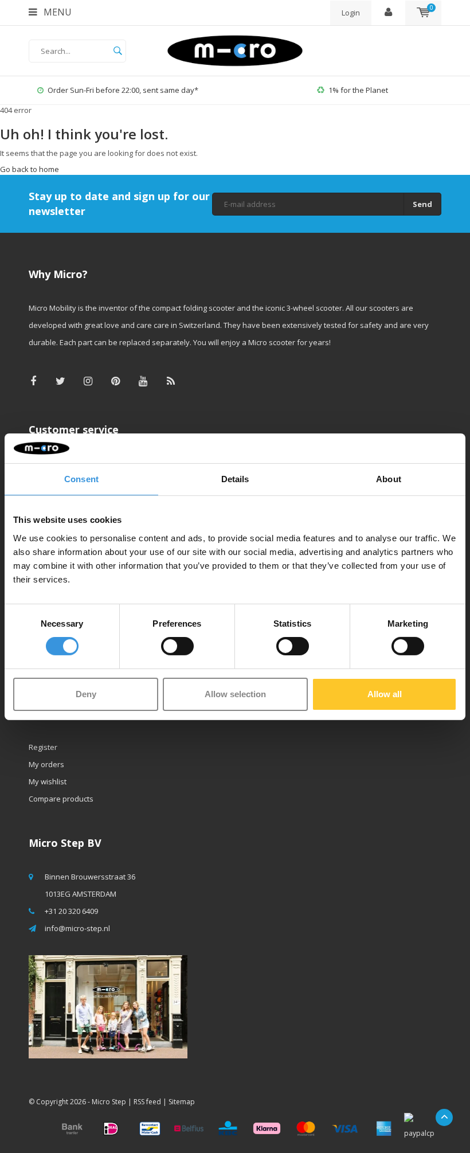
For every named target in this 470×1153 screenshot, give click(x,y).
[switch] (177, 646)
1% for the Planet (358, 90)
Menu (56, 12)
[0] (423, 12)
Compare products (61, 799)
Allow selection (235, 694)
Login (351, 12)
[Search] (117, 51)
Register (43, 747)
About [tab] (388, 479)
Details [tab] (235, 479)
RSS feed (147, 1102)
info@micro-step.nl (77, 928)
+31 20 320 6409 (71, 911)
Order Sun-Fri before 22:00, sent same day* (123, 90)
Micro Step (109, 1102)
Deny (86, 694)
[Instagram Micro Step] (88, 381)
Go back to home (29, 169)
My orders (46, 764)
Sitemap (182, 1102)
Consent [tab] (81, 479)
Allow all (384, 694)
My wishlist (47, 781)
